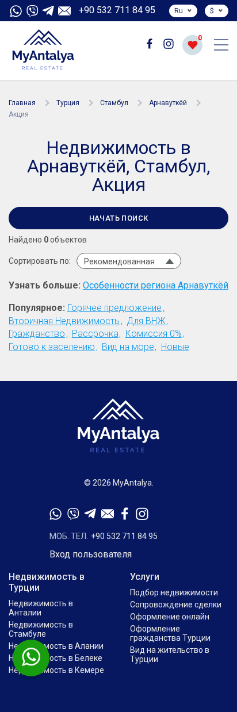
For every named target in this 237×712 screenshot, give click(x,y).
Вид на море (128, 346)
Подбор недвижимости (174, 592)
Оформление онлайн (169, 616)
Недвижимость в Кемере (56, 670)
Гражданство (37, 333)
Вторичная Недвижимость (64, 320)
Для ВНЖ (146, 320)
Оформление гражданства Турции (170, 633)
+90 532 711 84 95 (117, 10)
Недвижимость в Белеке (55, 658)
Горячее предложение (114, 307)
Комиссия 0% (153, 333)
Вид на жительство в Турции (169, 654)
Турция (67, 103)
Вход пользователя (90, 554)
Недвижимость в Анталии (41, 608)
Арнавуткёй (168, 103)
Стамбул (114, 103)
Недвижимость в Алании (56, 646)
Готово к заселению (52, 346)
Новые (175, 346)
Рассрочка (95, 333)
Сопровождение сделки (175, 604)
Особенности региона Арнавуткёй (155, 285)
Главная (22, 103)
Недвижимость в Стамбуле (41, 629)
